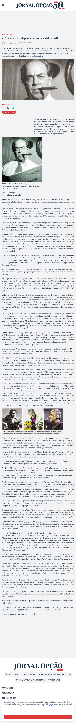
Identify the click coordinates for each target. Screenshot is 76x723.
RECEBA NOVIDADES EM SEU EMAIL (30, 680)
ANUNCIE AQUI (54, 680)
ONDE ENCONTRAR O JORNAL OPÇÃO (20, 675)
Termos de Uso (48, 706)
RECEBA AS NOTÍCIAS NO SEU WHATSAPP (54, 675)
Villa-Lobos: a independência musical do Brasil (30, 38)
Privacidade (8, 693)
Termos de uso (9, 698)
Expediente (7, 688)
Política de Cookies (26, 706)
